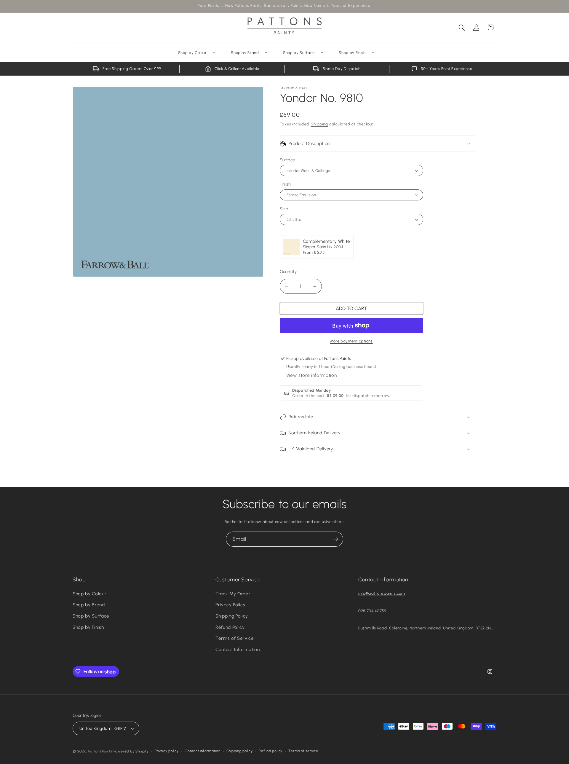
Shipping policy (239, 751)
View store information (311, 375)
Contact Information (237, 649)
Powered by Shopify (131, 751)
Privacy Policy (230, 604)
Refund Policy (230, 627)
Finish (285, 184)
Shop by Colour (89, 593)
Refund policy (270, 751)
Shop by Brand (89, 604)
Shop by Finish (88, 627)
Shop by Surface (91, 616)
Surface (287, 159)
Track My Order (232, 593)
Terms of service (303, 751)
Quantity (288, 271)
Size (284, 208)
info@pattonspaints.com (381, 593)
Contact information (202, 751)
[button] (462, 27)
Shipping (319, 124)
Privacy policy (167, 751)
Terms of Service (234, 638)
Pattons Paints (100, 751)
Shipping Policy (231, 616)
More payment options (351, 341)
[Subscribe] (336, 539)
